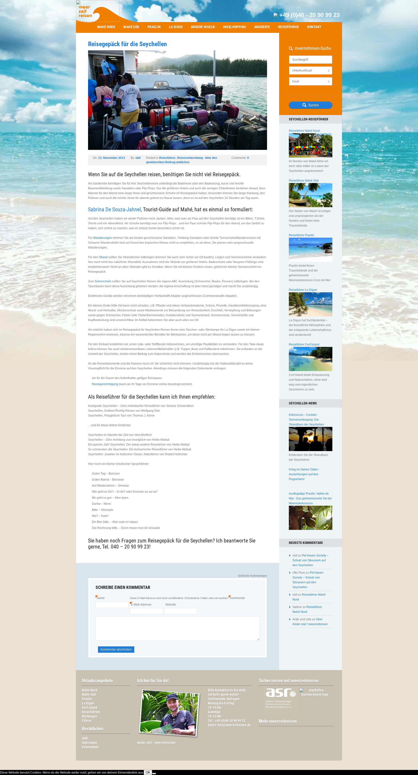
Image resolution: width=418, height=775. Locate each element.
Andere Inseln (203, 27)
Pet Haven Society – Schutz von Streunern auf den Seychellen (310, 560)
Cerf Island (89, 708)
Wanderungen (102, 238)
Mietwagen (89, 716)
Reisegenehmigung (105, 384)
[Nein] (154, 773)
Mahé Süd (131, 27)
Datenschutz (90, 747)
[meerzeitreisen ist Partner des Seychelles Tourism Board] (312, 695)
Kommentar (237, 598)
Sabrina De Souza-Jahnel (114, 209)
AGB (85, 738)
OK (148, 772)
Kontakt (314, 27)
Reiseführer (288, 27)
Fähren (87, 721)
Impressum (89, 743)
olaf (138, 158)
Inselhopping (234, 27)
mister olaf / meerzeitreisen (156, 743)
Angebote (262, 27)
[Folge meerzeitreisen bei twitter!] (298, 731)
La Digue (176, 27)
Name (100, 598)
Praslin (154, 27)
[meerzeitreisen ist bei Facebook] (293, 731)
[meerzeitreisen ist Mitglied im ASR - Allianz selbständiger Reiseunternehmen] (278, 712)
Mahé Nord (106, 27)
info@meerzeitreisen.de (234, 725)
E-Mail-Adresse (140, 604)
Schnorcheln (103, 281)
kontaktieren (224, 690)
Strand (103, 257)
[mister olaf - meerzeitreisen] (170, 738)
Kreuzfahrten (91, 712)
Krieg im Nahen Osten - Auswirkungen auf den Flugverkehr (304, 474)
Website (170, 604)
